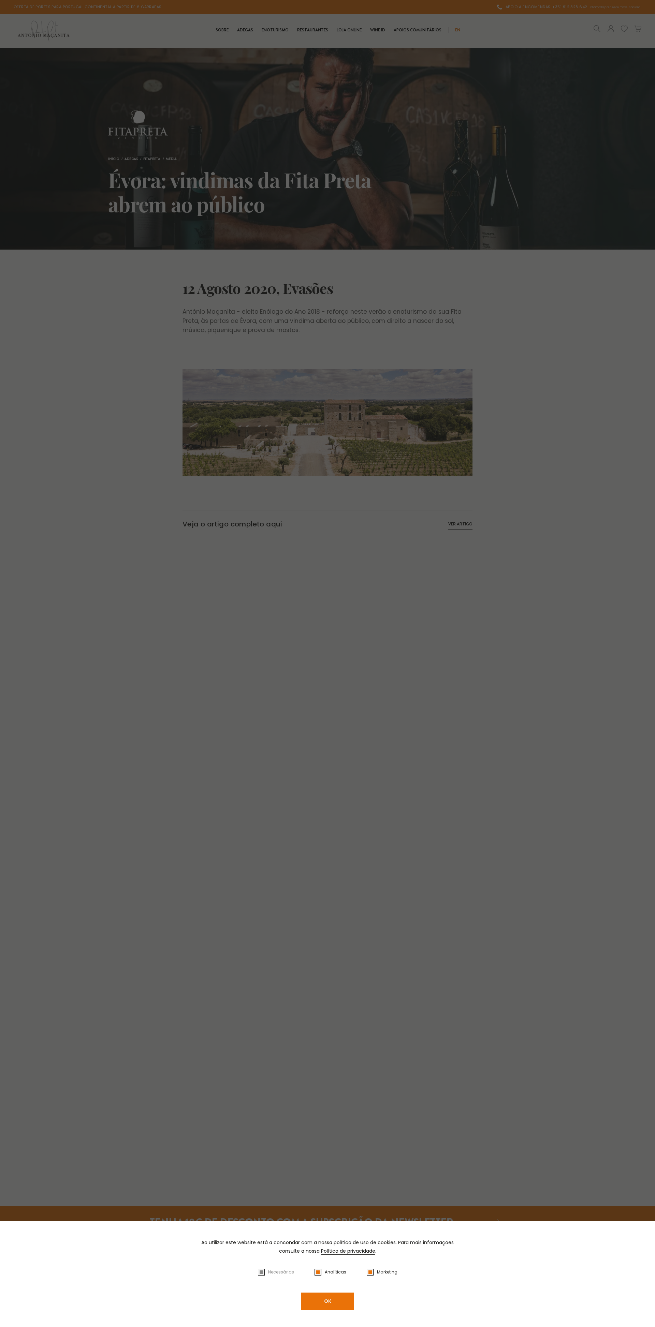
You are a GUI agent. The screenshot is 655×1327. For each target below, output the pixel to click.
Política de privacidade (348, 1251)
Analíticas (335, 1272)
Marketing (387, 1272)
